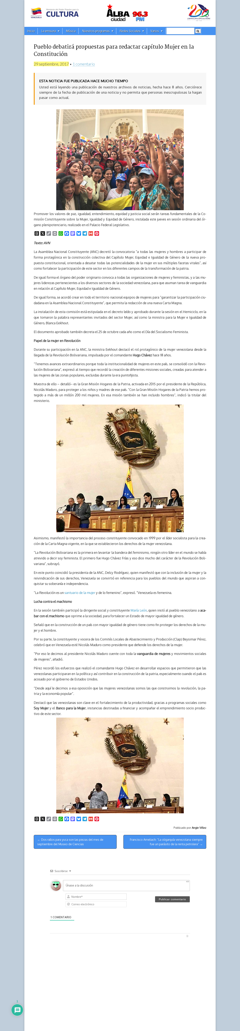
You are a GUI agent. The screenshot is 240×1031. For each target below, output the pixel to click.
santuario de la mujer (79, 593)
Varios (155, 31)
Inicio (31, 31)
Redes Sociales (130, 31)
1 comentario (84, 64)
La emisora (48, 31)
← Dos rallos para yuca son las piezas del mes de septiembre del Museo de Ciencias (70, 842)
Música (71, 31)
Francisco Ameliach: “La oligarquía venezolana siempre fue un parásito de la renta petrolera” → (166, 842)
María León (138, 610)
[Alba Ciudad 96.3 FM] (120, 13)
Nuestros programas (96, 31)
